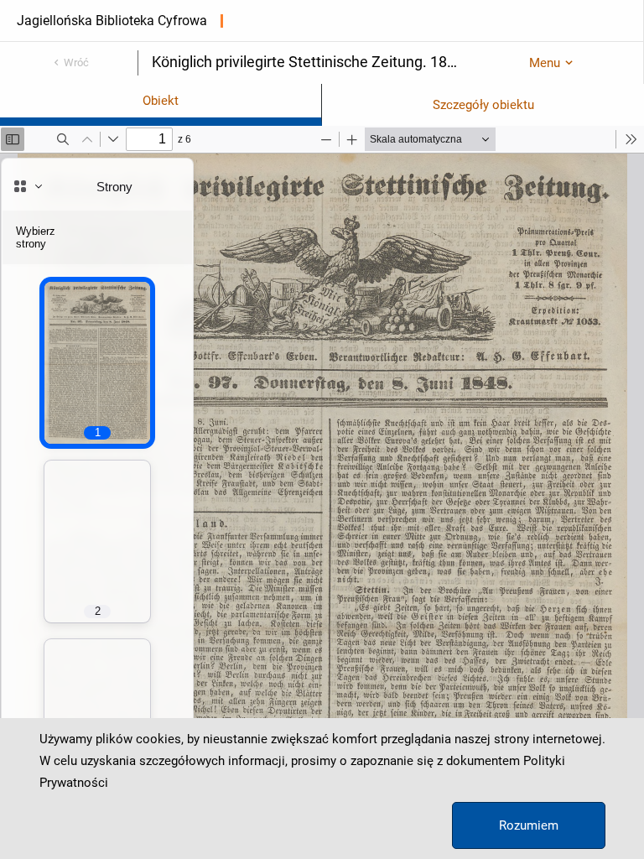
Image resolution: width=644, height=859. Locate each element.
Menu (544, 62)
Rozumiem (528, 825)
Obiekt (161, 100)
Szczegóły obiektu (483, 104)
